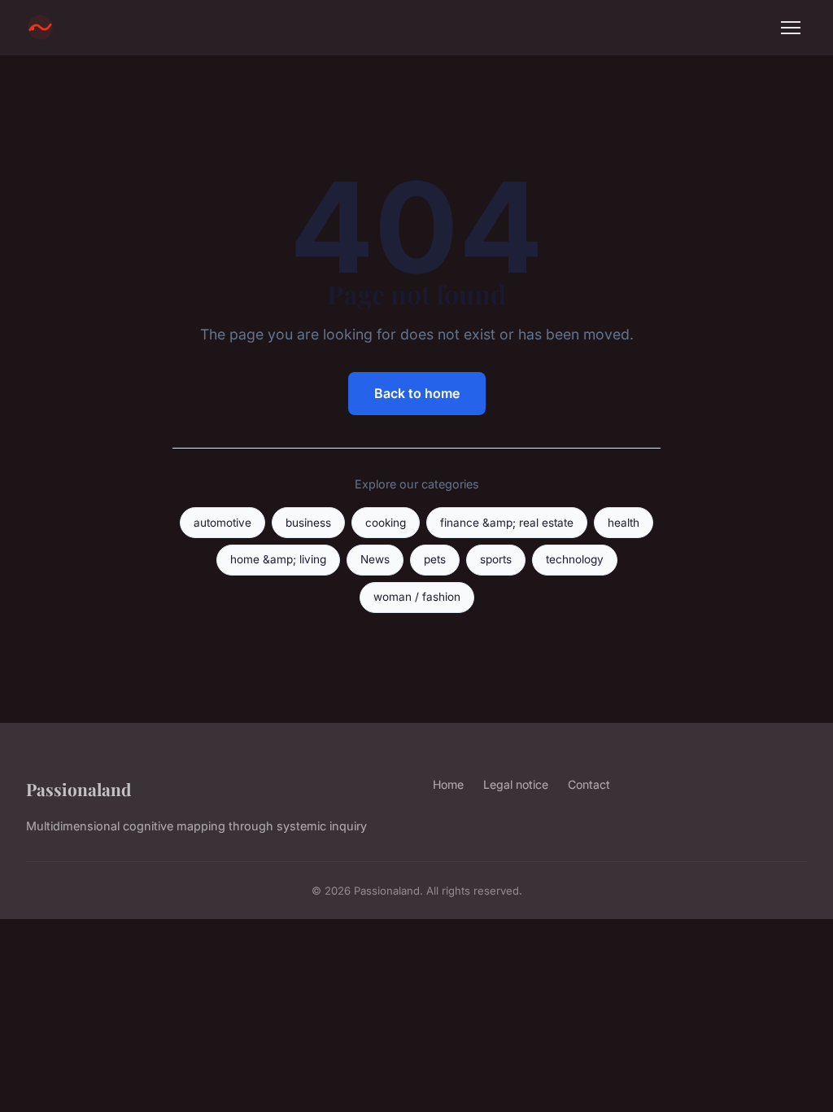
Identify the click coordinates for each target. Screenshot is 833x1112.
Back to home (417, 393)
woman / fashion (416, 596)
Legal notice (515, 784)
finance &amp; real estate (507, 522)
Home (448, 784)
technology (575, 559)
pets (435, 559)
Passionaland (78, 788)
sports (496, 559)
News (375, 559)
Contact (589, 784)
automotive (222, 522)
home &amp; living (278, 559)
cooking (385, 522)
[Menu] (790, 28)
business (308, 522)
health (623, 522)
